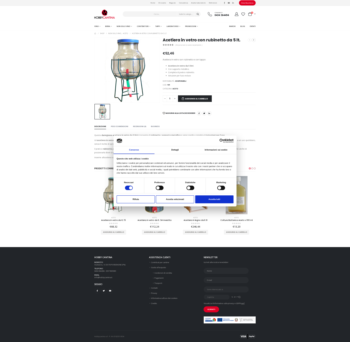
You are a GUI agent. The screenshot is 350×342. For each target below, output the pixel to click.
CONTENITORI (143, 26)
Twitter (104, 291)
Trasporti (158, 283)
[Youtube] (229, 3)
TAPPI (157, 26)
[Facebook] (224, 3)
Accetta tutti (214, 199)
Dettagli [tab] (175, 150)
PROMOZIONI (190, 26)
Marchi (232, 26)
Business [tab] (155, 126)
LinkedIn (209, 113)
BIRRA (107, 26)
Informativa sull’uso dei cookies (164, 298)
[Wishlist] (243, 14)
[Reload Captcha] (239, 297)
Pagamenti (159, 278)
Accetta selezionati (175, 199)
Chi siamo (162, 3)
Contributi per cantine (160, 262)
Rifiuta (136, 199)
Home (153, 3)
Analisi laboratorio (198, 3)
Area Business (247, 3)
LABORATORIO (173, 26)
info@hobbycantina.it (103, 277)
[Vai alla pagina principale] (95, 33)
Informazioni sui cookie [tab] (216, 150)
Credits (154, 303)
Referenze (213, 3)
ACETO (175, 89)
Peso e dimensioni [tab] (119, 126)
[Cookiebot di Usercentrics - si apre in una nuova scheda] (222, 141)
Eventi (253, 26)
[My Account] (236, 14)
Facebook (199, 113)
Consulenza (183, 3)
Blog (242, 26)
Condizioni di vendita (163, 273)
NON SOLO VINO (123, 26)
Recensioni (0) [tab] (139, 126)
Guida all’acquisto (158, 267)
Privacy (154, 293)
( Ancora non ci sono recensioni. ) (188, 45)
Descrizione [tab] (100, 126)
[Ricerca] (198, 14)
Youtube (110, 291)
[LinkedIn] (233, 3)
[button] (250, 168)
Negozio (172, 3)
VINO (96, 26)
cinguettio (204, 113)
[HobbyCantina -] (104, 14)
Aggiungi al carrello (196, 98)
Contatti (154, 288)
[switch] (160, 188)
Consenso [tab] (134, 150)
